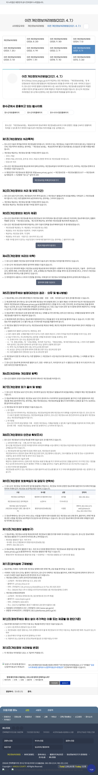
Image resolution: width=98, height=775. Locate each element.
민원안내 (7, 717)
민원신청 (17, 717)
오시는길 (42, 757)
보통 (22, 680)
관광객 (50, 710)
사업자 (38, 710)
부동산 (53, 717)
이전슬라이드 (13, 728)
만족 (15, 680)
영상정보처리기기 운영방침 (77, 755)
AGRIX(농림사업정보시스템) (63, 732)
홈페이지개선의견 (56, 755)
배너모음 (52, 757)
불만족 (29, 680)
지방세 (37, 717)
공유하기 (86, 26)
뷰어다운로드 (29, 755)
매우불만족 (39, 680)
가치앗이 (46, 732)
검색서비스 (42, 755)
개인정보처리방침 (36, 26)
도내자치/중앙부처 (42, 747)
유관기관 (7, 747)
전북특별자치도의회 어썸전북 (12, 732)
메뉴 (82, 9)
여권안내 (28, 717)
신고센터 (78, 717)
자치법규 (7, 720)
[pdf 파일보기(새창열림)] (47, 769)
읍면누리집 (70, 741)
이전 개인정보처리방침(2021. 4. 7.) (64, 26)
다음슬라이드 (17, 728)
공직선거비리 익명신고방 (86, 732)
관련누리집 (8, 741)
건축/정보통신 (65, 717)
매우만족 (7, 680)
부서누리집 (39, 741)
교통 (46, 717)
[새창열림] (5, 769)
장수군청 (9, 9)
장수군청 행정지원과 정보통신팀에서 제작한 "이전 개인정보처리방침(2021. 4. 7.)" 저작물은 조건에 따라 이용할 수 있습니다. (61, 666)
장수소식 (89, 717)
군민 (27, 710)
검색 (93, 9)
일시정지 (21, 728)
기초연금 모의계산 (33, 732)
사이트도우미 (18, 26)
